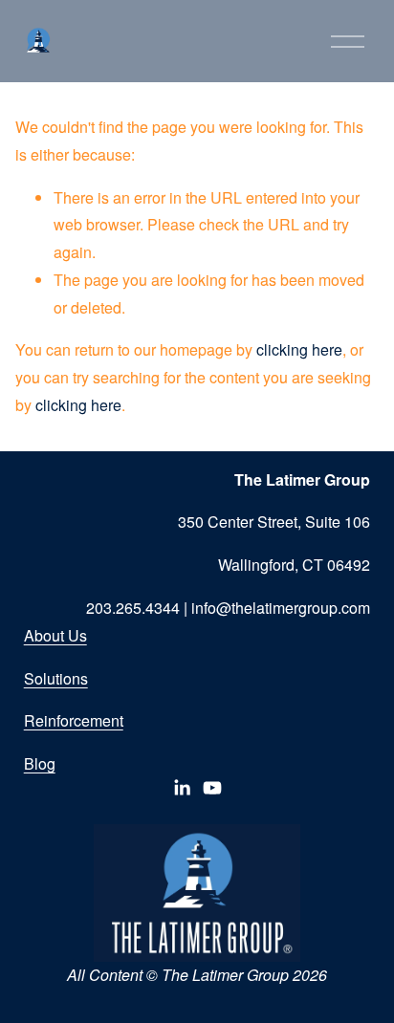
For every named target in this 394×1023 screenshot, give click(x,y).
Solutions (56, 678)
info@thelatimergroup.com (280, 608)
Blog (39, 763)
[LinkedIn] (181, 787)
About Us (55, 635)
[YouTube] (212, 787)
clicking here (299, 349)
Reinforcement (73, 720)
